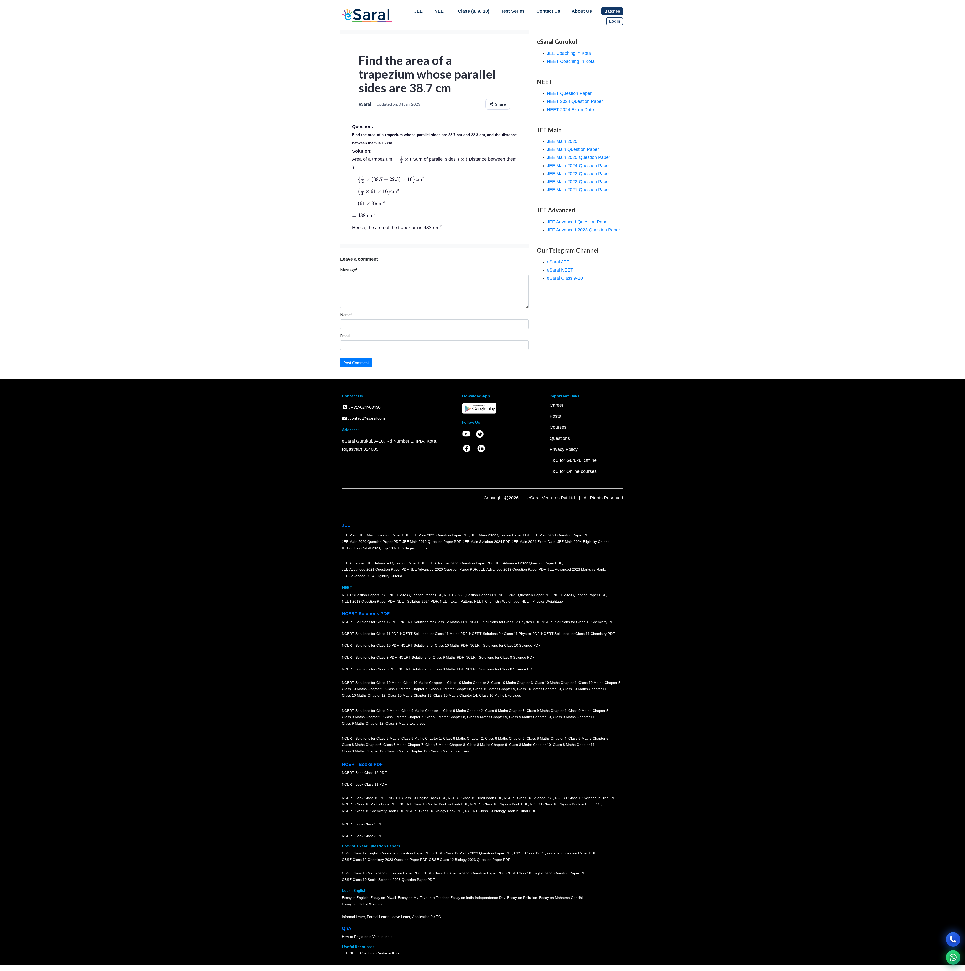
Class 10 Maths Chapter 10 (539, 689)
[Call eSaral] (953, 939)
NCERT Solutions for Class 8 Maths (370, 738)
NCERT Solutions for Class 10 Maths (371, 683)
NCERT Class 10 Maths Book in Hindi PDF (433, 804)
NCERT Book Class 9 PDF (363, 824)
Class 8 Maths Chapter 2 (463, 738)
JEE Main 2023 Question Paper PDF (440, 535)
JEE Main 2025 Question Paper (578, 157)
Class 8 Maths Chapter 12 (362, 751)
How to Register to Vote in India (367, 937)
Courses (558, 427)
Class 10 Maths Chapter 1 (424, 683)
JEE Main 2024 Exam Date (533, 542)
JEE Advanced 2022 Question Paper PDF (528, 563)
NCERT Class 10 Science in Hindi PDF (586, 798)
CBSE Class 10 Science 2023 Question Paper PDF (464, 873)
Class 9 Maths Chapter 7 (403, 717)
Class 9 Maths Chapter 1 (421, 711)
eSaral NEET (560, 270)
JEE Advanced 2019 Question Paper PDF (512, 569)
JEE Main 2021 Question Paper (578, 189)
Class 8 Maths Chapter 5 (588, 738)
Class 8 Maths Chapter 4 (546, 738)
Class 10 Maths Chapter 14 (455, 695)
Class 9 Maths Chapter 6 (361, 717)
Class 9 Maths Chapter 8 (445, 717)
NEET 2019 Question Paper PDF (368, 601)
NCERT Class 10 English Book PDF (417, 798)
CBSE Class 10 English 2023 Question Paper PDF (546, 873)
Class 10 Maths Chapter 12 (363, 695)
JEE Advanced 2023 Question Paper (583, 229)
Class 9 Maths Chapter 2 (463, 711)
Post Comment (356, 362)
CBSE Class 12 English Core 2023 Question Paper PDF (386, 853)
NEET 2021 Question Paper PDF (525, 595)
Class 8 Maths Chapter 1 (421, 738)
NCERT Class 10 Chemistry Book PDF (373, 811)
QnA (346, 928)
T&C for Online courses (573, 471)
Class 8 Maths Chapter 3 (505, 738)
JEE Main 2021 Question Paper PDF (561, 535)
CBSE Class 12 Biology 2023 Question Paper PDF (469, 860)
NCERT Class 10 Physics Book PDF (499, 804)
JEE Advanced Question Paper (578, 221)
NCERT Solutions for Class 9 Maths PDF (431, 657)
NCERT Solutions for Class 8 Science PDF (500, 669)
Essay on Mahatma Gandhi (561, 898)
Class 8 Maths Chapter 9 (487, 745)
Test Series (513, 11)
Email (345, 335)
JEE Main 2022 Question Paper (578, 181)
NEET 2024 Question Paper (575, 101)
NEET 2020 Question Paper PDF (579, 595)
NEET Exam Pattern (456, 601)
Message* (348, 269)
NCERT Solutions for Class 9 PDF (369, 657)
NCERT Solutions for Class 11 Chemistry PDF (578, 634)
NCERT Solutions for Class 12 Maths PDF (434, 622)
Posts (555, 416)
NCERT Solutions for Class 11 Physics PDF (504, 634)
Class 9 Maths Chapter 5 (588, 711)
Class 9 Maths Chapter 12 (362, 723)
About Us (582, 11)
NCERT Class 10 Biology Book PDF (434, 811)
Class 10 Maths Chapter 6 (362, 689)
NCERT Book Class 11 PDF (364, 784)
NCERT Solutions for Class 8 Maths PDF (431, 669)
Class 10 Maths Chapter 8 (450, 689)
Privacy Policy (564, 449)
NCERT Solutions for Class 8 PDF (369, 669)
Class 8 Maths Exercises (449, 751)
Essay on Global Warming (362, 904)
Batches (612, 11)
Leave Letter (400, 917)
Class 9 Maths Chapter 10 (530, 717)
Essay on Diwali (383, 898)
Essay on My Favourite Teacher (423, 898)
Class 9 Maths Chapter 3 (505, 711)
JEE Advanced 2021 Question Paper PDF (375, 569)
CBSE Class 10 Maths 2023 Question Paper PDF (381, 873)
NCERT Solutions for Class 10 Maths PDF (434, 645)
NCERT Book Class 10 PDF (364, 798)
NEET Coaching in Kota (571, 61)
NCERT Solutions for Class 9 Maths (370, 711)
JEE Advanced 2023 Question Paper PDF (460, 563)
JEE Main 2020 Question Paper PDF (371, 542)
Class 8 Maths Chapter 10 (530, 745)
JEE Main (349, 535)
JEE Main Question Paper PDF (384, 535)
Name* (346, 314)
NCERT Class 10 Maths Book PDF (369, 804)
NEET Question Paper (569, 93)
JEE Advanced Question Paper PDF (396, 563)
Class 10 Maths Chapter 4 (555, 683)
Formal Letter (377, 917)
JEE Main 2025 (562, 141)
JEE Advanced (353, 563)
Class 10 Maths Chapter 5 (599, 683)
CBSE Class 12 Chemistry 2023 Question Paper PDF (384, 860)
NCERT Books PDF (362, 764)
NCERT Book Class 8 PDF (363, 836)
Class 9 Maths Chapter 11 (574, 717)
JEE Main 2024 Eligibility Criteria (583, 542)
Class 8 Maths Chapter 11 (574, 745)
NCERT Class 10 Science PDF (528, 798)
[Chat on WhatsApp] (953, 957)
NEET (440, 11)
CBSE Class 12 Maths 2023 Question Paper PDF (472, 853)
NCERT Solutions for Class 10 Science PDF (505, 645)
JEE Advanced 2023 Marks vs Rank (576, 569)
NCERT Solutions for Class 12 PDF (370, 622)
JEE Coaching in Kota (569, 53)
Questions (560, 438)
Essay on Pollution (522, 898)
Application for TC (426, 917)
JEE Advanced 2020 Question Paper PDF (443, 569)
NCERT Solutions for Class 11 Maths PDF (433, 634)
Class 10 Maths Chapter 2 (468, 683)
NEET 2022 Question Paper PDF (470, 595)
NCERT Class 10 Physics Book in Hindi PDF (565, 804)
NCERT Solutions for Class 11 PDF (370, 634)
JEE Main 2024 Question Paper (578, 165)
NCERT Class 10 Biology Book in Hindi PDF (500, 811)
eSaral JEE (558, 261)
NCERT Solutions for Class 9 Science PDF (500, 657)
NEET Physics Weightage (542, 601)
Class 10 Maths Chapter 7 (406, 689)
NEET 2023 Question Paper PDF (415, 595)
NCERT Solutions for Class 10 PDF (370, 645)
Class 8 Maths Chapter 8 (445, 745)
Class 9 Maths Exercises (405, 723)
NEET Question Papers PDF (364, 595)
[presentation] (403, 159)
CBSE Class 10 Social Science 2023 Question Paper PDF (388, 880)
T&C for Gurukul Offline (573, 460)
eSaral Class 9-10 (565, 278)
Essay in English (355, 898)
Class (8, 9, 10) (473, 11)
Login (614, 21)
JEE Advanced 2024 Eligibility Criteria (372, 576)
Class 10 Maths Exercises (500, 695)
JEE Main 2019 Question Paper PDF (431, 542)
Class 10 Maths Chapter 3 (512, 683)
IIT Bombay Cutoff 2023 (361, 548)
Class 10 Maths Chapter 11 (585, 689)
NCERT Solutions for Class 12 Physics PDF (505, 622)
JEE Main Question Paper (573, 149)
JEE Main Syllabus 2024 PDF (486, 542)
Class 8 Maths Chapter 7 (403, 745)
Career (556, 405)
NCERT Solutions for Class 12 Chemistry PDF (579, 622)
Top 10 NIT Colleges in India (404, 548)
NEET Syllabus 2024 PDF (417, 601)
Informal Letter (353, 917)
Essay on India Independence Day (477, 898)
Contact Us (548, 11)
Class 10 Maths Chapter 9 (494, 689)
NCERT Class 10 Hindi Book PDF (475, 798)
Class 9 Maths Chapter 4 (546, 711)
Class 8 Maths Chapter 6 (361, 745)
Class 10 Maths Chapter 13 (409, 695)
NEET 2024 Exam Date (570, 109)
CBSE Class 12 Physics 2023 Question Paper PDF (555, 853)
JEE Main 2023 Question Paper (578, 173)
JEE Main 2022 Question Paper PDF (500, 535)
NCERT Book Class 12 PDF (364, 773)
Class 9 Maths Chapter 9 (487, 717)
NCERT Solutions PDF (366, 613)
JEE (418, 11)
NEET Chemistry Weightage (496, 601)
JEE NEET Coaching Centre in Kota (371, 953)
